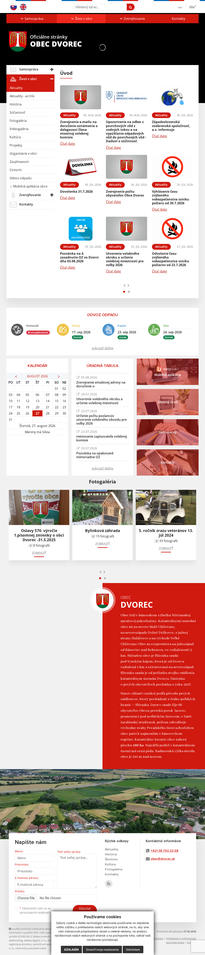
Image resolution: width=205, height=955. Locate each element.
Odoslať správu (85, 911)
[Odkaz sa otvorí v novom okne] (109, 884)
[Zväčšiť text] (192, 6)
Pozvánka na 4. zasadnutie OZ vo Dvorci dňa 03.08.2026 (79, 257)
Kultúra (15, 137)
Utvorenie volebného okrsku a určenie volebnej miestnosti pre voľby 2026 (125, 259)
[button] (31, 18)
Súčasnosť (17, 112)
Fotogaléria (18, 120)
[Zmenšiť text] (181, 7)
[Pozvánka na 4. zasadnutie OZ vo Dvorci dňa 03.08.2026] (80, 229)
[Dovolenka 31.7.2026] (80, 167)
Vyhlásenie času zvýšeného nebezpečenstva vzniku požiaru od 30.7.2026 (170, 197)
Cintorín (16, 170)
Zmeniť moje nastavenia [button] (102, 949)
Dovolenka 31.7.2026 (76, 191)
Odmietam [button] (133, 949)
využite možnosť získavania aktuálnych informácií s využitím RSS (33, 930)
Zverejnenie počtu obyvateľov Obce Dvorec (125, 193)
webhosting (16, 940)
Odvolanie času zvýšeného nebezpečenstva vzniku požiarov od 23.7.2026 (170, 259)
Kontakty (178, 18)
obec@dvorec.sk (163, 858)
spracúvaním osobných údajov (40, 912)
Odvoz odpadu (21, 178)
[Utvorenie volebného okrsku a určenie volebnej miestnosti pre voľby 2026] (126, 229)
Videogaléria (19, 129)
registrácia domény (20, 944)
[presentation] (125, 285)
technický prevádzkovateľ (31, 948)
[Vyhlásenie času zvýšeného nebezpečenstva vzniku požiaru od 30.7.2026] (172, 167)
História (16, 104)
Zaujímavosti (19, 161)
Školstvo (111, 859)
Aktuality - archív (22, 96)
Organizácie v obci (23, 153)
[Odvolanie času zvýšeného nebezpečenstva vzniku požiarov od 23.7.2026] (172, 229)
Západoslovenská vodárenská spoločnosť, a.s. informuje (171, 126)
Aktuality (16, 88)
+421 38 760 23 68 (164, 850)
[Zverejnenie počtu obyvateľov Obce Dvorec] (126, 167)
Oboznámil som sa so (40, 910)
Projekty (16, 145)
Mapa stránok (41, 936)
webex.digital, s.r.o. (35, 940)
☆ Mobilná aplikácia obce (28, 186)
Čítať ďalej (67, 143)
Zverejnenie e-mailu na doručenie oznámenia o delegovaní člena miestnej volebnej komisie (79, 129)
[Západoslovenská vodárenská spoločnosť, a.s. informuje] (172, 97)
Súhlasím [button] (71, 949)
